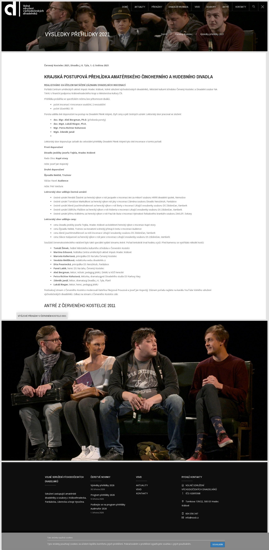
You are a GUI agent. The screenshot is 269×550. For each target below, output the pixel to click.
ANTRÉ (225, 7)
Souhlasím (217, 544)
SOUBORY (211, 7)
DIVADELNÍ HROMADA (178, 7)
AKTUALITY (140, 7)
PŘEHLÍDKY (157, 7)
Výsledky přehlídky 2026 (102, 485)
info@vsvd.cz (192, 517)
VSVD (197, 7)
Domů (125, 7)
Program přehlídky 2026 (103, 494)
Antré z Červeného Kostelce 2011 (79, 305)
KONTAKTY (241, 7)
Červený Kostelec (184, 34)
